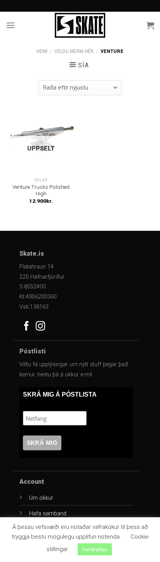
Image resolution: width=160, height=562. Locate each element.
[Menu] (10, 25)
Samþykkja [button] (94, 549)
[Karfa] (150, 25)
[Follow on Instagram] (40, 326)
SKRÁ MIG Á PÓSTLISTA (60, 394)
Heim (42, 51)
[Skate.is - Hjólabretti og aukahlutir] (80, 25)
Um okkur (41, 498)
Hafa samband (47, 513)
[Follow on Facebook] (26, 326)
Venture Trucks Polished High (41, 190)
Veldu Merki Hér (74, 51)
